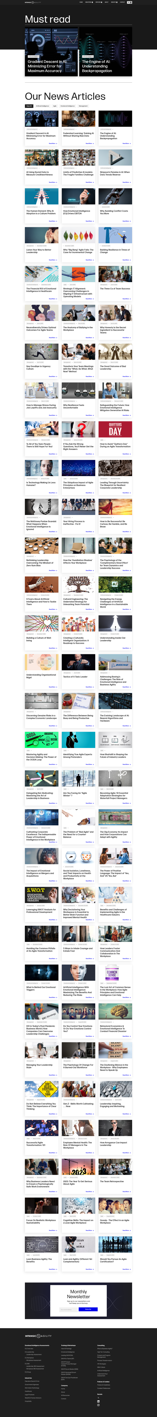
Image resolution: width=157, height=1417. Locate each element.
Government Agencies (32, 1385)
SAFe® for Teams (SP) (67, 1359)
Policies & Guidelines (103, 1385)
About (63, 1392)
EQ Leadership (29, 1352)
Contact (63, 1399)
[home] (33, 2)
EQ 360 (27, 1364)
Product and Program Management (103, 1356)
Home (63, 1389)
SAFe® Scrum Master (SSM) (69, 1369)
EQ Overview (29, 1349)
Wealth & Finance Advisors (33, 1398)
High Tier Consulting (103, 1352)
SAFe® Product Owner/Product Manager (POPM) (69, 1364)
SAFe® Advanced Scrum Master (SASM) (68, 1373)
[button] (89, 2)
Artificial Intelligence (103, 1371)
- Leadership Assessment (34, 1354)
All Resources (65, 1395)
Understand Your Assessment (102, 1375)
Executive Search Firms (32, 1381)
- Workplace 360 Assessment (35, 1369)
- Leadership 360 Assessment (35, 1366)
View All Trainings (66, 1349)
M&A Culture (101, 1367)
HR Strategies (101, 1364)
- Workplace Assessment (33, 1360)
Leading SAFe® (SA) (67, 1355)
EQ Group (28, 1372)
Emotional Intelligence (68, 1352)
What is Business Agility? (104, 1349)
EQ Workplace (29, 1358)
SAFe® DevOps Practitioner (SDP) (69, 1379)
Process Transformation (104, 1360)
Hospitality (28, 1401)
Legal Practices (29, 1395)
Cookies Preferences (103, 1388)
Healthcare (28, 1391)
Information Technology (32, 1388)
